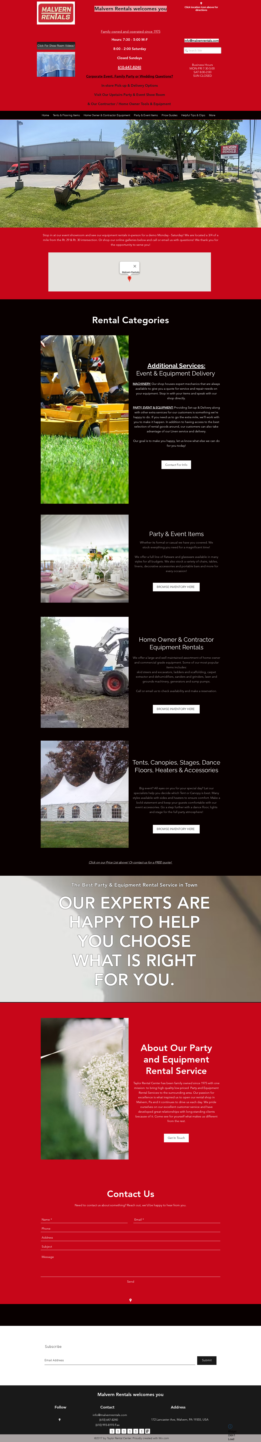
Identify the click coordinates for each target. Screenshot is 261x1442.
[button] (56, 64)
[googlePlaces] (201, 3)
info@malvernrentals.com (110, 1415)
